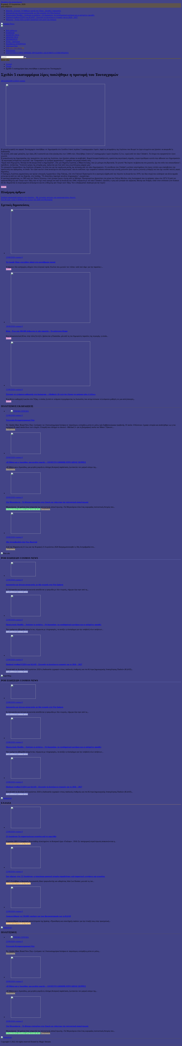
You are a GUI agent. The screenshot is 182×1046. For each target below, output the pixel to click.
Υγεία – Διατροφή (13, 42)
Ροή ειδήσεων (11, 30)
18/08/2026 (10, 326)
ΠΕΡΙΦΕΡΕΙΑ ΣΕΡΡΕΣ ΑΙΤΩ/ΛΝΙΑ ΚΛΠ (23, 509)
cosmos (22, 81)
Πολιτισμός (10, 50)
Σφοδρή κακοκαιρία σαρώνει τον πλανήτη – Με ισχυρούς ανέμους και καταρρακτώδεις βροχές (38, 197)
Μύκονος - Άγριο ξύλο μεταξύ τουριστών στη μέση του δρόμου (31, 20)
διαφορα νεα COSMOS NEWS (18, 844)
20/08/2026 (10, 457)
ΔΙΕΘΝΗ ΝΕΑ (12, 37)
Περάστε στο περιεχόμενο (11, 2)
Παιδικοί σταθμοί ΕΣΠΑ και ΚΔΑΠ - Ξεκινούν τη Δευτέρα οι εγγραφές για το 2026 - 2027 (42, 17)
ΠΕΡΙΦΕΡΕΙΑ (12, 39)
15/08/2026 (10, 389)
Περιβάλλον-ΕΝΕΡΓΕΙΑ (16, 44)
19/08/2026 (10, 537)
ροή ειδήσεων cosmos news (17, 592)
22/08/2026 (10, 415)
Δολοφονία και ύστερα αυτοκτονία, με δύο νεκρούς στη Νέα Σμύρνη (33, 13)
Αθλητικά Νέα (11, 46)
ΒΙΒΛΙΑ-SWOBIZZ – (15, 48)
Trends (3, 187)
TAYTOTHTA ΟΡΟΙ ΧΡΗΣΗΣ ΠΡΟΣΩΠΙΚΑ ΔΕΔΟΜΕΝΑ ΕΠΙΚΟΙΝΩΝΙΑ (37, 53)
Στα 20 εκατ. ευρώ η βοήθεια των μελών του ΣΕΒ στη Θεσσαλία (26, 200)
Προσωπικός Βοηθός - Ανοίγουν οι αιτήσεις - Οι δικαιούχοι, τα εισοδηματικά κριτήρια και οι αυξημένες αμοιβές (50, 15)
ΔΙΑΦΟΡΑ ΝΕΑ (12, 35)
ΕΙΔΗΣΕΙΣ (10, 33)
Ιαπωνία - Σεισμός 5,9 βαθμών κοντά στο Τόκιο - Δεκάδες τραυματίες (33, 11)
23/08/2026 (10, 257)
